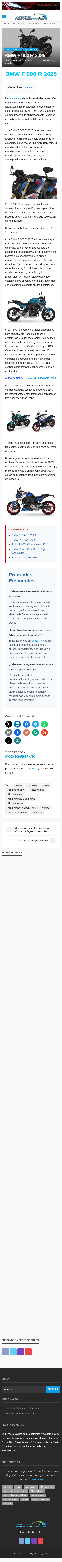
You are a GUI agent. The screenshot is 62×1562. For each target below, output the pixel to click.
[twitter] (13, 1352)
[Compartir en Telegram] (35, 724)
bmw (19, 785)
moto (46, 785)
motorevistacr (38, 1495)
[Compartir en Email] (8, 732)
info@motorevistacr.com (26, 1408)
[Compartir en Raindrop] (17, 732)
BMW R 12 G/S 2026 (24, 539)
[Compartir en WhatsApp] (44, 724)
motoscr (37, 812)
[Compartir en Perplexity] (17, 740)
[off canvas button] (4, 16)
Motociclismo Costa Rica (22, 807)
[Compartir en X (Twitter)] (8, 724)
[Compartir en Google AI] (44, 732)
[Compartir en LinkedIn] (17, 724)
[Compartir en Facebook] (26, 724)
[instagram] (20, 1352)
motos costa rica (17, 812)
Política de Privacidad (31, 1532)
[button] (0, 1560)
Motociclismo (15, 803)
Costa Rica (37, 640)
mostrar (28, 87)
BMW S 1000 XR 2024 (24, 557)
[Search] (57, 16)
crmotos (32, 785)
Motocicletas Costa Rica (21, 798)
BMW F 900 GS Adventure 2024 (30, 544)
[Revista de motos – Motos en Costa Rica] (31, 1523)
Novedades (31, 49)
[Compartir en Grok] (8, 740)
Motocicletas (15, 794)
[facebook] (5, 1352)
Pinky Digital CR (41, 1554)
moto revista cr (16, 789)
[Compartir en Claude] (26, 732)
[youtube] (28, 1352)
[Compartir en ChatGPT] (35, 732)
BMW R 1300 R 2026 (24, 535)
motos (45, 807)
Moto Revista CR (12, 60)
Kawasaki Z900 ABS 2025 (41, 378)
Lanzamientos (13, 49)
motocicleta (15, 98)
